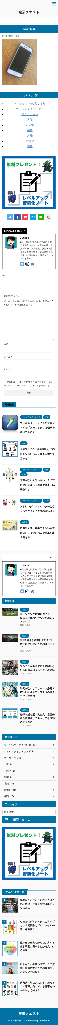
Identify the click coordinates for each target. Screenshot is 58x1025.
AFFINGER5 (44, 1020)
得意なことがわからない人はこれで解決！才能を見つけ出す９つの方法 (37, 904)
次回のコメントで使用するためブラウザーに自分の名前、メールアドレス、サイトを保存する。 (28, 384)
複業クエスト (29, 12)
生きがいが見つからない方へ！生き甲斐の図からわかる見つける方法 (37, 946)
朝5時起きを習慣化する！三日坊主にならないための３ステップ (37, 644)
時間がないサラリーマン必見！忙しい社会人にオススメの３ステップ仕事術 (37, 692)
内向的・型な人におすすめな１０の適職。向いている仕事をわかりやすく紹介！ (37, 986)
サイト (7, 369)
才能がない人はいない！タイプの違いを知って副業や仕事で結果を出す (37, 485)
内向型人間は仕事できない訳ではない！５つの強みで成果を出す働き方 (37, 533)
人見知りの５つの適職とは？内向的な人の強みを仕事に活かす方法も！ (37, 454)
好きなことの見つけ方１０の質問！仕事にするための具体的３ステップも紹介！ (37, 968)
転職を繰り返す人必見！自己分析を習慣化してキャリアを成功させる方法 (37, 718)
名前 (7, 344)
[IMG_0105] (33, 217)
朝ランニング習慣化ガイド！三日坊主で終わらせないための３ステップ (37, 618)
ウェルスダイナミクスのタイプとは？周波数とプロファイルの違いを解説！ (37, 925)
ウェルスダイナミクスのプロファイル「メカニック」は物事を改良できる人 (37, 427)
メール (8, 357)
